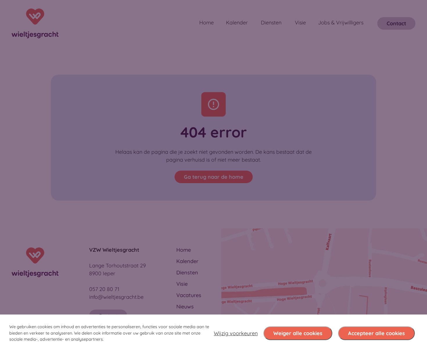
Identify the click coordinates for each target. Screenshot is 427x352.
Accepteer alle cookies (376, 333)
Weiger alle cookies (297, 333)
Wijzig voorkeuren (236, 333)
